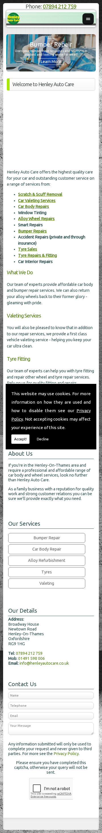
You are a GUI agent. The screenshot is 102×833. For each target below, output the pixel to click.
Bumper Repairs (32, 231)
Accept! (20, 439)
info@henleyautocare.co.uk (44, 663)
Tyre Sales (27, 249)
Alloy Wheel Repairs (36, 218)
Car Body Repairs (33, 206)
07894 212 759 (59, 6)
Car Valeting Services (37, 200)
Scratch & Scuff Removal (40, 194)
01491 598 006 (31, 658)
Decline (43, 439)
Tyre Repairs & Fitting (37, 255)
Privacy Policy (66, 753)
